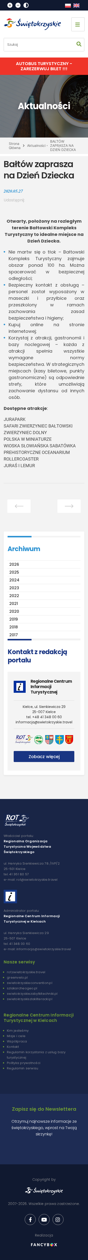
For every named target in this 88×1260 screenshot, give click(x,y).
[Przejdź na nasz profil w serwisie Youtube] (44, 1219)
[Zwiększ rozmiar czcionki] (9, 5)
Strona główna (15, 145)
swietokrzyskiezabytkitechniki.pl (32, 993)
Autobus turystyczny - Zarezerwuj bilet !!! (44, 66)
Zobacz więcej (44, 756)
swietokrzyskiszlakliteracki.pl (29, 999)
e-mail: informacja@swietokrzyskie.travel (37, 949)
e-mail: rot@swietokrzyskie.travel (31, 879)
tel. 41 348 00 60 (17, 943)
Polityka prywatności (23, 1063)
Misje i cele (16, 1036)
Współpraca (17, 1041)
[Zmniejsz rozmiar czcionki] (18, 5)
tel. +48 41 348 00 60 (44, 717)
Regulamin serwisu (22, 1068)
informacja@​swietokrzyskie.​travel (44, 722)
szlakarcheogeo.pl (22, 988)
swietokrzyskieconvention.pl (29, 983)
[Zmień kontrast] (26, 5)
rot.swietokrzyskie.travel (26, 972)
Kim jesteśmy (18, 1030)
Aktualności (36, 145)
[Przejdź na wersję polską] (68, 5)
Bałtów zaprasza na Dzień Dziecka (63, 145)
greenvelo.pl (17, 977)
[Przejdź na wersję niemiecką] (76, 5)
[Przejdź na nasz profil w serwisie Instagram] (58, 1219)
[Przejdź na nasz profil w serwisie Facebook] (30, 1219)
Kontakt (13, 1046)
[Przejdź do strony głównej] (34, 24)
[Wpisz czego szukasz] (79, 44)
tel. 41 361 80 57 (16, 874)
